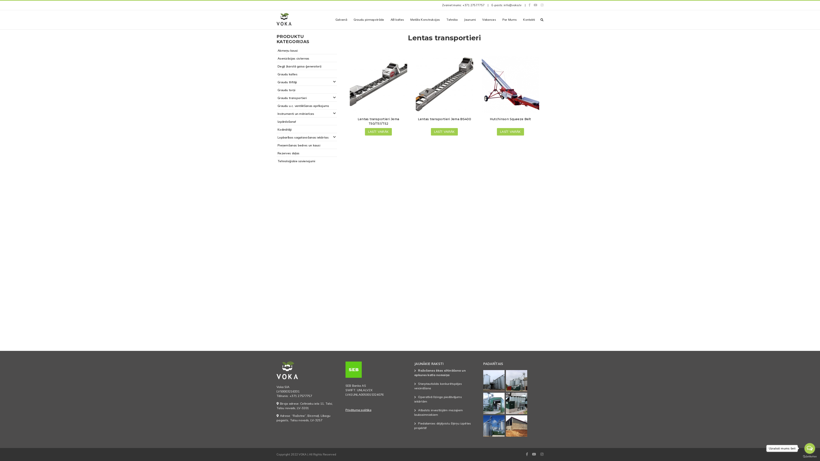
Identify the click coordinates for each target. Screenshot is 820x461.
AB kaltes (397, 20)
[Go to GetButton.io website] (810, 456)
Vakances (489, 20)
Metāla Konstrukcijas (425, 20)
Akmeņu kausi (288, 51)
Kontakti (529, 20)
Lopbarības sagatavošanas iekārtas (303, 137)
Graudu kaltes (287, 74)
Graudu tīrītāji (287, 82)
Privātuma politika (358, 410)
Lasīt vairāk (378, 132)
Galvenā (341, 20)
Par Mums (509, 20)
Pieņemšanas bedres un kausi (299, 145)
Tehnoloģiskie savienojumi (296, 161)
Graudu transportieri (292, 98)
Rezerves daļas (288, 153)
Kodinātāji (285, 129)
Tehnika (452, 20)
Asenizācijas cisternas (293, 58)
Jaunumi (470, 20)
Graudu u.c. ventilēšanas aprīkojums (303, 106)
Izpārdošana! (287, 122)
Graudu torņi (287, 90)
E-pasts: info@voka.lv (506, 5)
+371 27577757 (474, 5)
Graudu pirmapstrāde (369, 20)
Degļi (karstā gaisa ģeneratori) (300, 66)
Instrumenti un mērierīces (296, 114)
